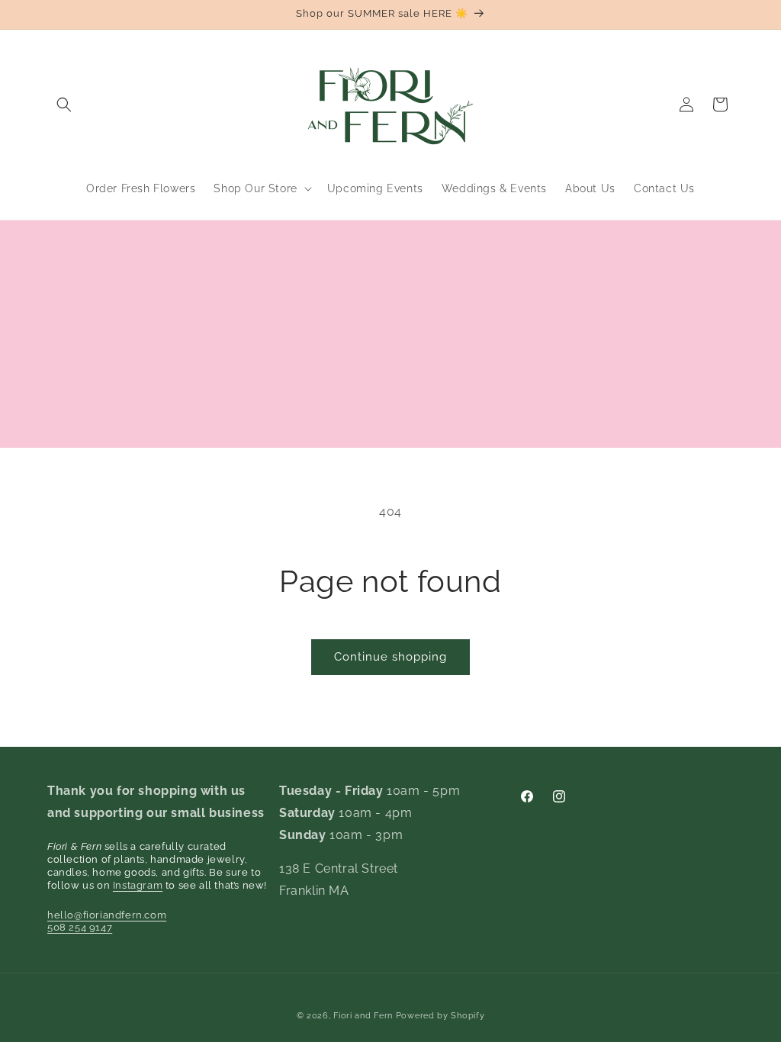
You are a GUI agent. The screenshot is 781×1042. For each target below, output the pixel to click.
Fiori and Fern (363, 1016)
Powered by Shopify (440, 1016)
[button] (64, 104)
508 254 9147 (79, 927)
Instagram (137, 885)
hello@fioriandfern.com (106, 915)
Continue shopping (390, 657)
